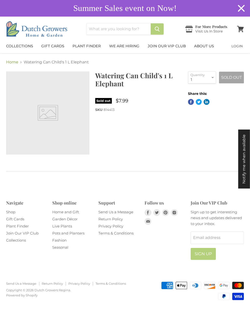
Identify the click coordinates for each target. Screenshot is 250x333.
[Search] (157, 29)
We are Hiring (124, 46)
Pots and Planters (68, 233)
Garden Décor (65, 219)
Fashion (59, 240)
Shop (10, 212)
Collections (19, 46)
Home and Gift (65, 212)
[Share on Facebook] (191, 102)
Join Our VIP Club (167, 46)
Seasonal (60, 247)
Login (237, 46)
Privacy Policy (110, 226)
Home (12, 62)
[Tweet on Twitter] (199, 102)
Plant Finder (87, 46)
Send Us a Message (115, 212)
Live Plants (62, 226)
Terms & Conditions (116, 233)
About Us (204, 46)
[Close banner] (241, 8)
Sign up (203, 253)
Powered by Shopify (22, 295)
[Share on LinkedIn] (206, 102)
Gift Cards (52, 46)
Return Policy (110, 219)
